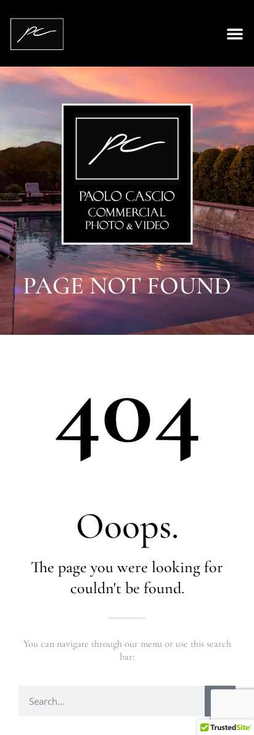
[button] (235, 33)
